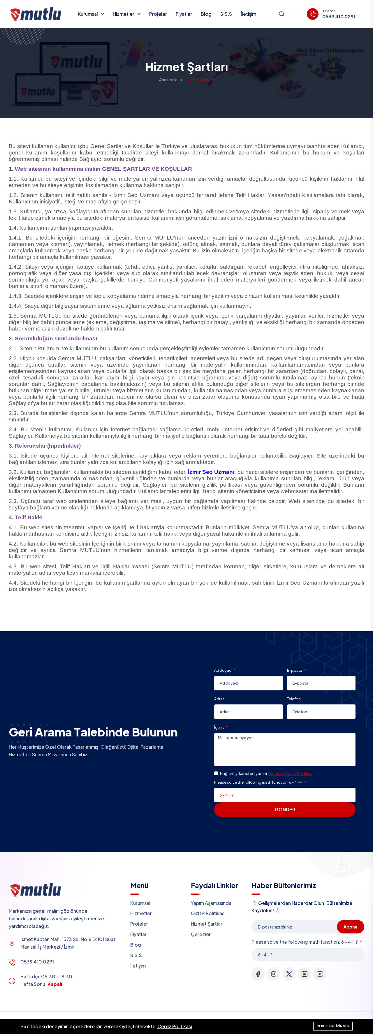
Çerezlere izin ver (332, 1026)
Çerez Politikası (174, 1026)
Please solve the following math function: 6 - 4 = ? (258, 782)
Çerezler (201, 934)
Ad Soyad (223, 670)
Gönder (285, 809)
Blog (206, 14)
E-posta (295, 670)
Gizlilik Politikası (208, 913)
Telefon (294, 699)
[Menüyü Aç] (296, 14)
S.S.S (226, 14)
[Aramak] (281, 14)
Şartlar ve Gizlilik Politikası (290, 773)
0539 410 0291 (339, 16)
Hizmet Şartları (207, 924)
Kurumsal (88, 14)
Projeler (158, 14)
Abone (351, 926)
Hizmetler (124, 14)
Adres (219, 699)
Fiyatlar (184, 14)
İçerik (219, 727)
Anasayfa (168, 79)
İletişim (248, 14)
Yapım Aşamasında (211, 903)
